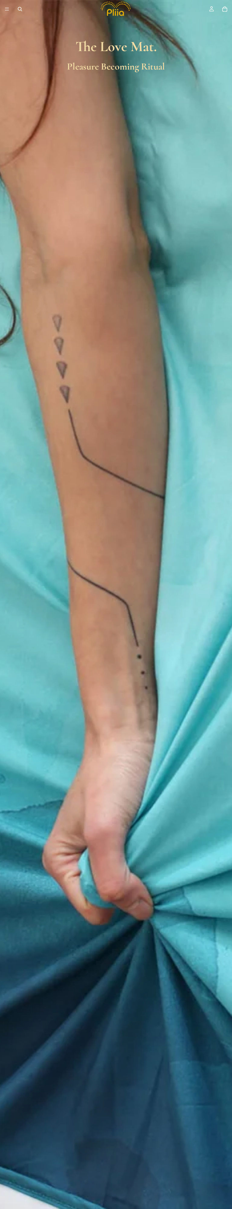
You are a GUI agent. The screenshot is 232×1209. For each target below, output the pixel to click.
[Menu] (7, 9)
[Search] (20, 9)
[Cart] (224, 9)
